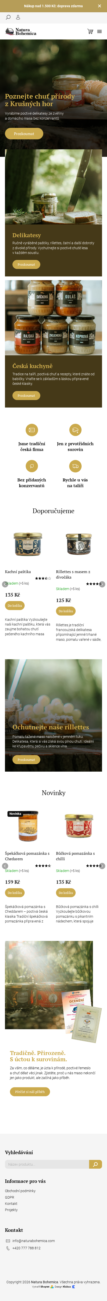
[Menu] (100, 31)
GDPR (9, 1197)
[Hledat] (10, 17)
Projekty (11, 1210)
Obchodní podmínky (20, 1191)
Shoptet (45, 1286)
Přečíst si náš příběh (30, 1091)
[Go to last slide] (5, 584)
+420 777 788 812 (26, 1248)
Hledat (95, 1164)
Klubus (67, 1286)
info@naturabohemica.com (33, 1241)
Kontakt (11, 1204)
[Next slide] (102, 584)
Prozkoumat (24, 133)
